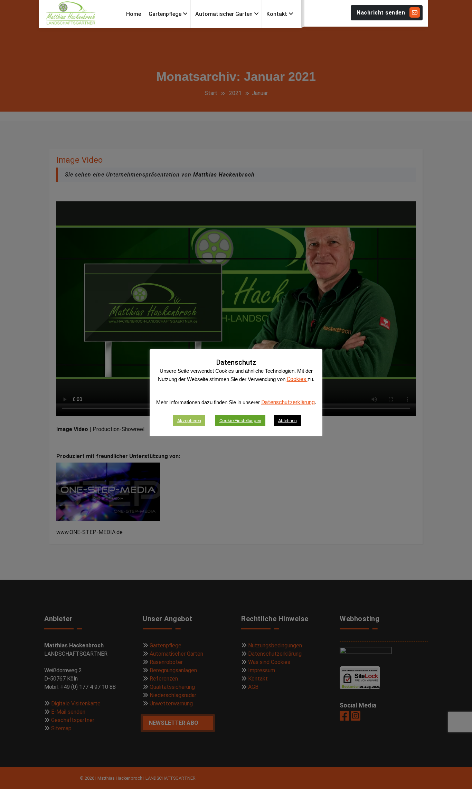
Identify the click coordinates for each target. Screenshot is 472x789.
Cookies (297, 379)
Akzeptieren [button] (189, 420)
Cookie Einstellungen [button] (240, 420)
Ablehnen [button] (287, 420)
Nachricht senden (381, 12)
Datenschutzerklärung (288, 402)
